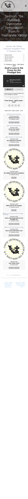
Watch (9, 89)
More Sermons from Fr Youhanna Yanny (14, 96)
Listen (19, 89)
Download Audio (14, 97)
